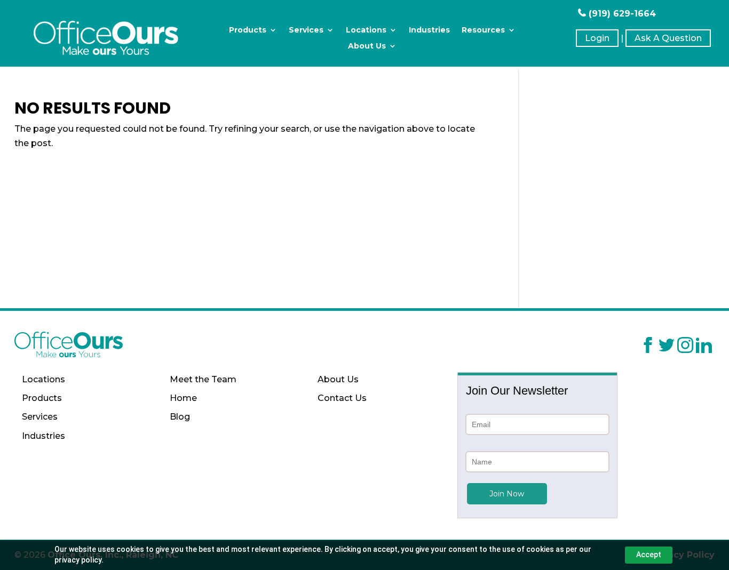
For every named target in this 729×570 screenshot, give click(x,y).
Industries (429, 30)
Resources (483, 30)
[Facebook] (648, 347)
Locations (366, 30)
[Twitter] (667, 347)
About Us (367, 46)
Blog (180, 417)
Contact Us (342, 398)
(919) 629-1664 (621, 14)
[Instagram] (685, 347)
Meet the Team (203, 379)
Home (183, 398)
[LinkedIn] (704, 347)
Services (306, 30)
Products (247, 30)
